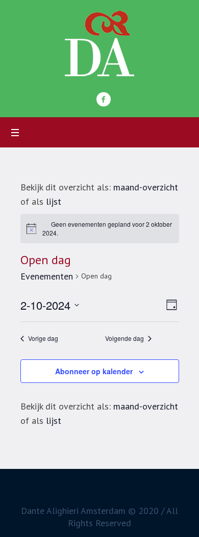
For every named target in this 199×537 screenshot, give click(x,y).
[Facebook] (103, 99)
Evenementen (46, 276)
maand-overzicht (145, 187)
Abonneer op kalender (94, 371)
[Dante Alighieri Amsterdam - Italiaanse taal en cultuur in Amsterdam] (99, 43)
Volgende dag (124, 338)
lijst (53, 201)
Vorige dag (43, 338)
